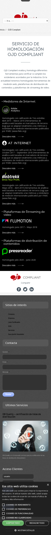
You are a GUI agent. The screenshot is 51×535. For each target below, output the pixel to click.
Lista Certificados (14, 322)
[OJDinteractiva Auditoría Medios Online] (25, 17)
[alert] (25, 508)
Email (5, 362)
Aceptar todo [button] (13, 523)
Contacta (11, 314)
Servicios (11, 330)
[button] (25, 530)
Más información (17, 499)
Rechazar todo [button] (37, 523)
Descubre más (8, 136)
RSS (9, 326)
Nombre (6, 352)
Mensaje (6, 372)
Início (2, 30)
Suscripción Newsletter (16, 334)
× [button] (48, 485)
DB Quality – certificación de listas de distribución (22, 415)
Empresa (11, 318)
